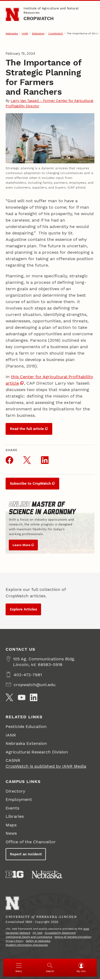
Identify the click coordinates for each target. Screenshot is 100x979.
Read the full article (27, 429)
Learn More (21, 545)
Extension (38, 33)
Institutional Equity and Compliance (29, 936)
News (11, 833)
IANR (25, 33)
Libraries (15, 816)
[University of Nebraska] (47, 874)
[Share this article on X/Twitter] (27, 460)
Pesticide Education (26, 726)
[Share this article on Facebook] (9, 460)
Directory (15, 791)
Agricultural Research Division (37, 752)
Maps (11, 824)
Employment (19, 799)
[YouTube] (21, 697)
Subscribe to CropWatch (30, 483)
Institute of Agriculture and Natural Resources (51, 10)
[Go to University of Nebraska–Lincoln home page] (12, 14)
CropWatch (38, 18)
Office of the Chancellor (31, 841)
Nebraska (12, 33)
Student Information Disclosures (27, 944)
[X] (9, 697)
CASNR (13, 760)
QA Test (37, 932)
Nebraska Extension (26, 743)
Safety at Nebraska (38, 940)
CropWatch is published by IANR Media (46, 766)
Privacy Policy (14, 940)
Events (12, 808)
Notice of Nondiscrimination (72, 936)
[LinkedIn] (33, 697)
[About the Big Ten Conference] (14, 874)
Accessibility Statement (60, 932)
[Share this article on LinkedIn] (45, 460)
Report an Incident (26, 854)
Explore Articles (23, 609)
